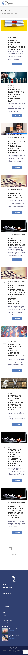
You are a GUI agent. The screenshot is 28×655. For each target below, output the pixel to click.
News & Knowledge (8, 620)
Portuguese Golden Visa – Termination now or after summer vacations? (15, 512)
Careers (5, 601)
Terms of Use (6, 604)
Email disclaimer (7, 608)
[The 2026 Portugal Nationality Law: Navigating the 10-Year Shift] (14, 25)
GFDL (11, 33)
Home (10, 16)
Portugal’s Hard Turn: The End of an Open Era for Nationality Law (16, 95)
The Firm (5, 617)
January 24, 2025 (11, 191)
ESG (4, 599)
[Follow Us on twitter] (16, 648)
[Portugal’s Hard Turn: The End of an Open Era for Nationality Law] (14, 77)
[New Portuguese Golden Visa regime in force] (14, 226)
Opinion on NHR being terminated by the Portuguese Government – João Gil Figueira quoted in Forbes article (16, 294)
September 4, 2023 (12, 341)
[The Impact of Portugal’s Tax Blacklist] (5, 638)
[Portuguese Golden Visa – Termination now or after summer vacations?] (14, 494)
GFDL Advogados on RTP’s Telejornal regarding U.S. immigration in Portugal (16, 147)
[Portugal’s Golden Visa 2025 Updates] (14, 181)
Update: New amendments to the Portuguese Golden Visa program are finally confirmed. (15, 458)
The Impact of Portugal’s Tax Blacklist (15, 636)
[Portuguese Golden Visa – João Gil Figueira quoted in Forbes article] (14, 331)
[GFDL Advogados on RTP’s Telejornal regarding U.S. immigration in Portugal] (14, 129)
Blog (4, 596)
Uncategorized (16, 33)
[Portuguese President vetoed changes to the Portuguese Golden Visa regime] (14, 383)
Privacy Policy (7, 606)
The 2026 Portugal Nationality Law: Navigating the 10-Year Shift (16, 43)
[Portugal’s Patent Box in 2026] (5, 631)
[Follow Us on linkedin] (13, 648)
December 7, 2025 (11, 87)
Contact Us (6, 622)
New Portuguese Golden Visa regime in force (16, 241)
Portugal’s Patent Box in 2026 (15, 628)
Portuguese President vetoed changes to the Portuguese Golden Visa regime (16, 403)
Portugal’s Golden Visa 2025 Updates (15, 195)
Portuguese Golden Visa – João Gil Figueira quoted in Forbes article (16, 350)
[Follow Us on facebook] (11, 648)
